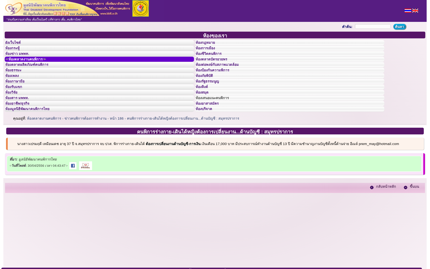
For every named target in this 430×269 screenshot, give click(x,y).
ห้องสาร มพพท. (20, 119)
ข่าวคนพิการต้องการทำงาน (85, 145)
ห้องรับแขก (16, 104)
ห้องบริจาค (207, 134)
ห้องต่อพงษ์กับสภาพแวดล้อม (222, 73)
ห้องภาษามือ (17, 96)
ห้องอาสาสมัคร (210, 126)
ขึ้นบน (414, 213)
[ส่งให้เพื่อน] (85, 192)
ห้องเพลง (14, 88)
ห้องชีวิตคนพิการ (212, 58)
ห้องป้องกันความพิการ (216, 81)
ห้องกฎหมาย (208, 43)
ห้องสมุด (204, 111)
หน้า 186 (117, 145)
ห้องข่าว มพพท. (20, 58)
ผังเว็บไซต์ (15, 43)
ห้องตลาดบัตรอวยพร (215, 66)
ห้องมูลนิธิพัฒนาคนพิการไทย (32, 134)
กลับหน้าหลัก (386, 213)
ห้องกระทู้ (14, 51)
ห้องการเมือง (208, 51)
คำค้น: (347, 27)
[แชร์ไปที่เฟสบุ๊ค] (73, 192)
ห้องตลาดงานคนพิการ (31, 66)
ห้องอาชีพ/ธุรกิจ (20, 126)
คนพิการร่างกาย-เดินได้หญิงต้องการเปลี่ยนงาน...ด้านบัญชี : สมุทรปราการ (183, 145)
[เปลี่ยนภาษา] (408, 10)
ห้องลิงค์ (204, 104)
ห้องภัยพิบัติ (207, 88)
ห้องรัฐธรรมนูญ (210, 96)
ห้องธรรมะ (15, 81)
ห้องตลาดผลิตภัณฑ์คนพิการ (31, 73)
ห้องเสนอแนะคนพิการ (216, 119)
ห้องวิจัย (13, 111)
